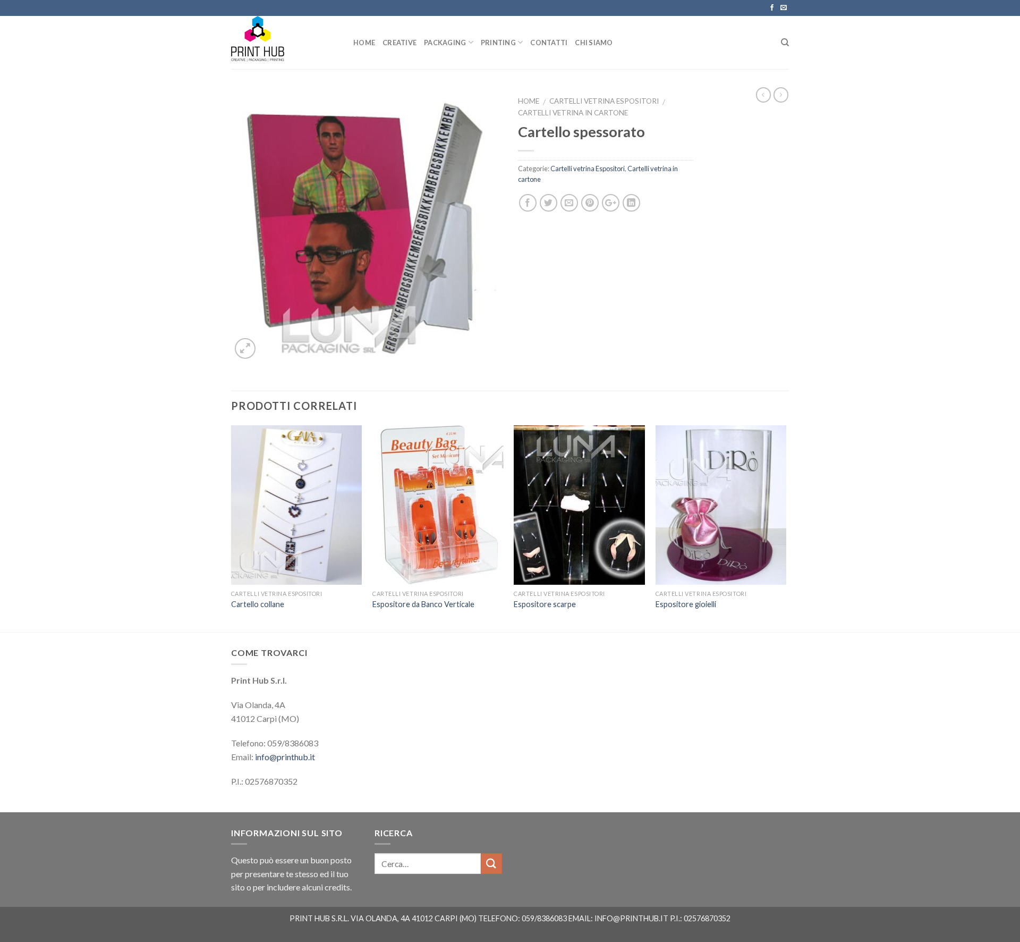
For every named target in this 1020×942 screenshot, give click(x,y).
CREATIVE (399, 42)
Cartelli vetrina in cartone (573, 112)
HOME (364, 42)
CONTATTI (548, 42)
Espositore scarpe (545, 604)
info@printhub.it (285, 757)
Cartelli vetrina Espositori (604, 101)
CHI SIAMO (594, 42)
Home (528, 101)
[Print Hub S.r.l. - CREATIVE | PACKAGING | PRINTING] (284, 42)
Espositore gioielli (686, 604)
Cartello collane (257, 604)
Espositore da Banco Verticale (423, 604)
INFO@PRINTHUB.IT (631, 918)
